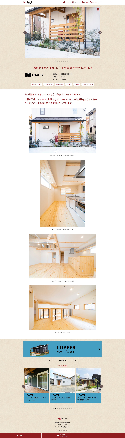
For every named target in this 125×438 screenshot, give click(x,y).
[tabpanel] (62, 32)
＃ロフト (76, 84)
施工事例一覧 (62, 360)
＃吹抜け (68, 84)
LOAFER (37, 74)
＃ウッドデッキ (48, 84)
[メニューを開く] (100, 2)
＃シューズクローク (87, 84)
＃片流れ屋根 (59, 84)
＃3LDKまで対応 (36, 84)
